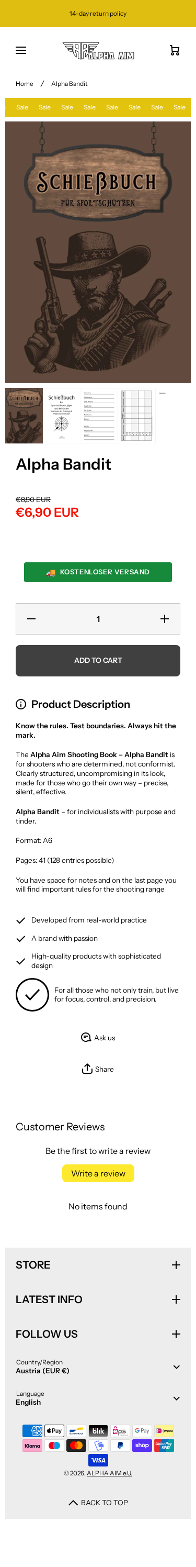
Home (24, 83)
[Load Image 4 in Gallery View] (137, 415)
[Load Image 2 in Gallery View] (61, 415)
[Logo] (98, 50)
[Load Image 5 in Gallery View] (174, 415)
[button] (98, 1069)
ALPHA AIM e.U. (109, 1473)
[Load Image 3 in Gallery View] (99, 415)
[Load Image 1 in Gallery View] (24, 415)
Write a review (98, 1173)
